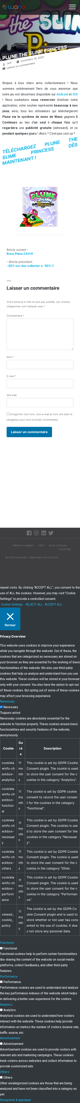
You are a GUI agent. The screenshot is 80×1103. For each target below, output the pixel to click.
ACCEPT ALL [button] (53, 604)
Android (63, 94)
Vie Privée (64, 549)
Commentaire (15, 315)
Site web (12, 395)
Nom (10, 357)
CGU (41, 545)
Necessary (10, 707)
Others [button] (4, 1072)
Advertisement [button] (10, 1038)
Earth (55, 557)
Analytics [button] (6, 1004)
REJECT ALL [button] (34, 604)
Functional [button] (7, 943)
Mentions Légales (23, 545)
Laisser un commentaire (21, 66)
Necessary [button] (7, 701)
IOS (75, 94)
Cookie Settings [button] (12, 604)
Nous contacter (58, 545)
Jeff (9, 63)
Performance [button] (9, 976)
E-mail (11, 376)
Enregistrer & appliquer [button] (15, 1100)
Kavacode (21, 557)
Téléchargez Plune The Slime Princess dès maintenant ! (40, 151)
